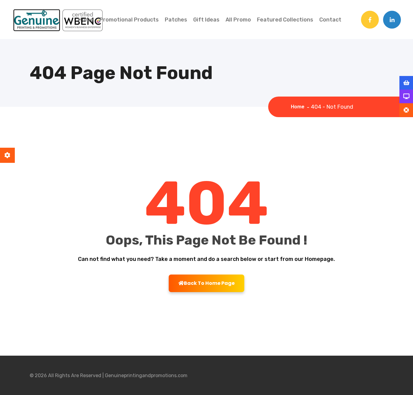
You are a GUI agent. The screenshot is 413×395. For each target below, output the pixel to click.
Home (85, 20)
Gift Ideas (206, 20)
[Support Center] (406, 110)
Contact (330, 20)
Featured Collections (285, 20)
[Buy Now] (406, 83)
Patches (176, 20)
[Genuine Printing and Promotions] (57, 19)
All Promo (238, 20)
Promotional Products (129, 20)
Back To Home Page (209, 283)
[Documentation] (406, 96)
